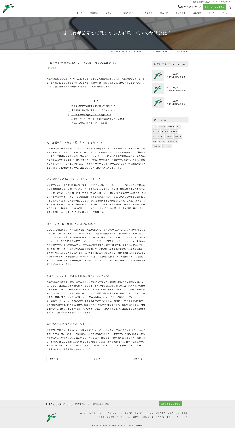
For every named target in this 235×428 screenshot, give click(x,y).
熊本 (178, 127)
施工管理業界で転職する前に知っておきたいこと (94, 105)
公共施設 (169, 136)
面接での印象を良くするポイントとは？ (90, 123)
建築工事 (171, 127)
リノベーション (158, 136)
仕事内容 (162, 127)
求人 (154, 127)
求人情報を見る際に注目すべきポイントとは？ (93, 110)
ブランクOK (167, 146)
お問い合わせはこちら (214, 7)
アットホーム (172, 141)
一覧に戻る (96, 359)
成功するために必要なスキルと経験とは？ (91, 114)
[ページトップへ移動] (186, 403)
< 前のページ (53, 359)
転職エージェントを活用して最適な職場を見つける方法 (97, 118)
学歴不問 (162, 141)
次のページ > (139, 359)
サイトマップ (181, 417)
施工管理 (156, 131)
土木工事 (165, 131)
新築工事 (174, 131)
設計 (154, 141)
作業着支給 (156, 146)
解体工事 (178, 136)
